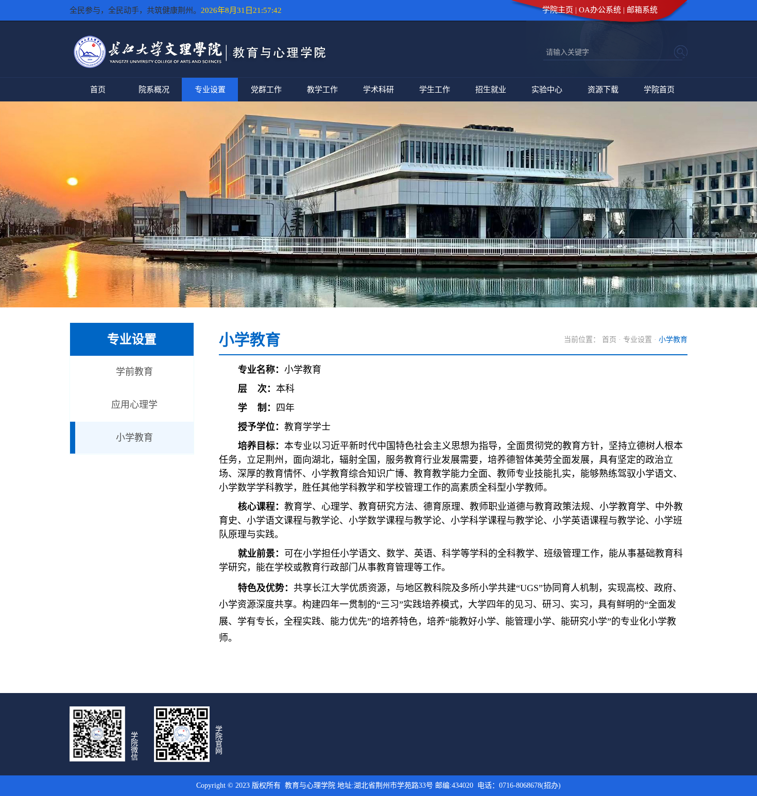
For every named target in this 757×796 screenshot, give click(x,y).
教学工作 (322, 89)
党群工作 (266, 89)
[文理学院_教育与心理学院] (204, 70)
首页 (98, 89)
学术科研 (378, 89)
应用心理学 (134, 405)
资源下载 (603, 89)
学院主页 (557, 10)
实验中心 (546, 89)
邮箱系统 (642, 10)
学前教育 (134, 372)
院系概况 (154, 89)
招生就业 (490, 89)
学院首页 (659, 89)
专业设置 (210, 89)
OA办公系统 (600, 10)
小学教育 (134, 437)
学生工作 (434, 89)
